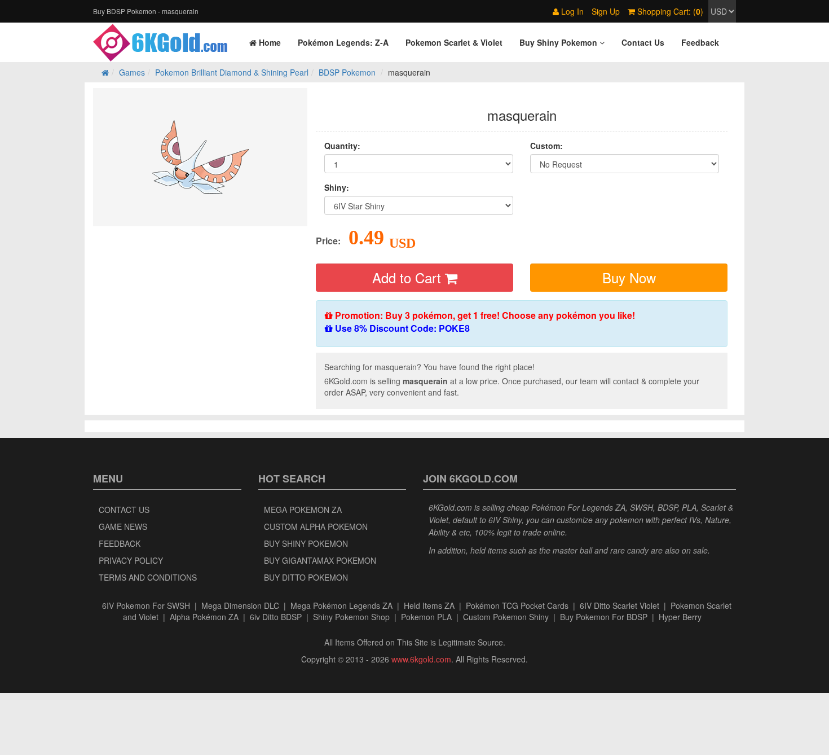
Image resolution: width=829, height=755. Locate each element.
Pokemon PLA (426, 616)
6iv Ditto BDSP (276, 616)
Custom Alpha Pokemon (316, 526)
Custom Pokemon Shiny (506, 616)
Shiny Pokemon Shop (351, 616)
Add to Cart (408, 277)
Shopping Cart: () (669, 11)
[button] (562, 42)
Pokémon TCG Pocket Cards (517, 605)
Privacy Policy (131, 560)
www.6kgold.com (421, 659)
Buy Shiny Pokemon (306, 543)
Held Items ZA (429, 605)
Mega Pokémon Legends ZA (341, 605)
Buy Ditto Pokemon (306, 577)
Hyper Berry (680, 616)
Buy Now (629, 277)
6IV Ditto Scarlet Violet (619, 605)
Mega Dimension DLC (240, 605)
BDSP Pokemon (347, 72)
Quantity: (342, 145)
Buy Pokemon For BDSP (603, 616)
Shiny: (336, 187)
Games (132, 72)
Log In (571, 11)
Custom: (546, 145)
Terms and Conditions (148, 577)
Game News (123, 526)
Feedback (119, 543)
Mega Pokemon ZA (303, 509)
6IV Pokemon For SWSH (146, 605)
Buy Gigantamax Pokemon (320, 560)
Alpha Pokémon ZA (204, 616)
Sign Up (606, 11)
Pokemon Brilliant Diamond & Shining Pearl (231, 72)
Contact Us (124, 509)
